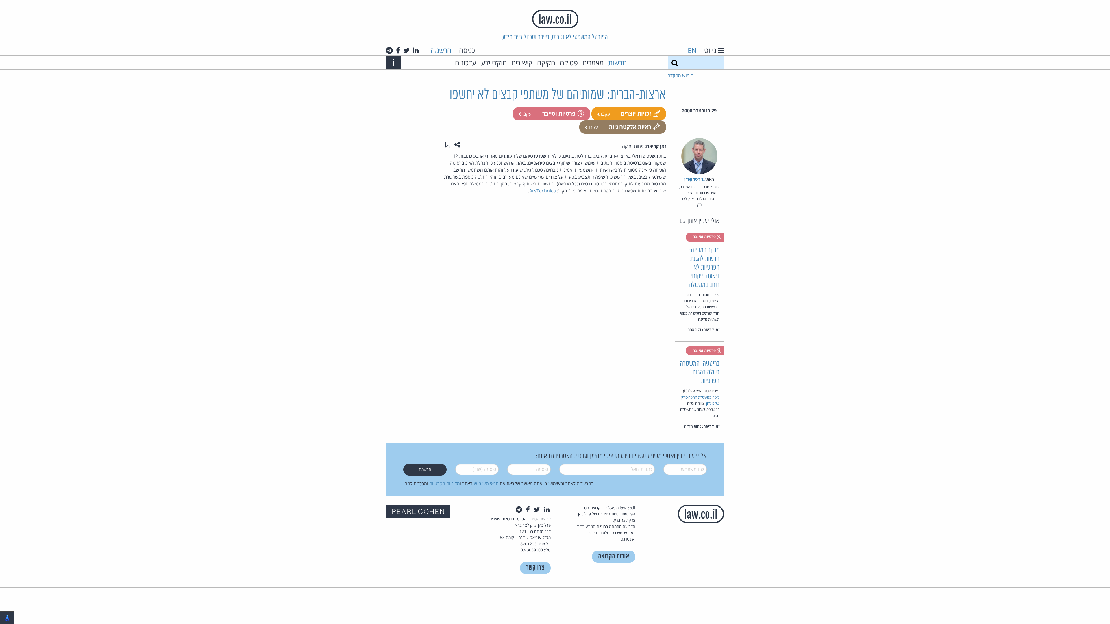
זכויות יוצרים (636, 113)
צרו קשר (535, 568)
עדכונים (465, 62)
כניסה (467, 50)
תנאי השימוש (486, 483)
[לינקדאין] (416, 50)
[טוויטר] (406, 50)
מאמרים (593, 62)
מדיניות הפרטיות (444, 483)
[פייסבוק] (398, 50)
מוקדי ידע (494, 62)
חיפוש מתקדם (680, 75)
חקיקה (546, 62)
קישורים (521, 62)
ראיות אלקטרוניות (630, 127)
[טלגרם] (389, 50)
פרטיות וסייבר (559, 113)
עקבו (605, 114)
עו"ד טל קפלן (695, 179)
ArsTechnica (542, 190)
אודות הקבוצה (613, 556)
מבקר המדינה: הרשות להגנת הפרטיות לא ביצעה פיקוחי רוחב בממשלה (704, 267)
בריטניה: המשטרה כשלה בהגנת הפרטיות (699, 372)
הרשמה (441, 50)
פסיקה (569, 62)
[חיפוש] (675, 62)
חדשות (617, 62)
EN (692, 50)
